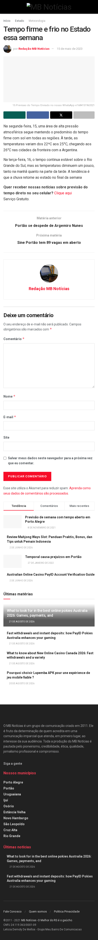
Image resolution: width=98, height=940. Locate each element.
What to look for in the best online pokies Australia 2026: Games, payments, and (47, 613)
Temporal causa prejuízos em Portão (53, 557)
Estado (19, 20)
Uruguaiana (12, 794)
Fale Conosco (12, 911)
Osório (8, 806)
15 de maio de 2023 (70, 48)
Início (6, 20)
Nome (9, 396)
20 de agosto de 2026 (21, 683)
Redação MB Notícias (33, 48)
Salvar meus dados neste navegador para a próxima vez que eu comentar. (50, 460)
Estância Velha (14, 812)
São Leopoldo (14, 824)
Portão (8, 788)
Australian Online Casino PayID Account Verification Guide (51, 574)
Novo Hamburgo (15, 818)
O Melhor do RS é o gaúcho (55, 920)
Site (6, 437)
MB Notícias (28, 920)
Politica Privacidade (67, 911)
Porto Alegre (13, 782)
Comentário (14, 339)
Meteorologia (37, 20)
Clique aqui (63, 193)
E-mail (9, 417)
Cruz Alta (10, 830)
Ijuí (5, 800)
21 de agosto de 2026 (21, 621)
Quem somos (38, 911)
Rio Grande (11, 836)
